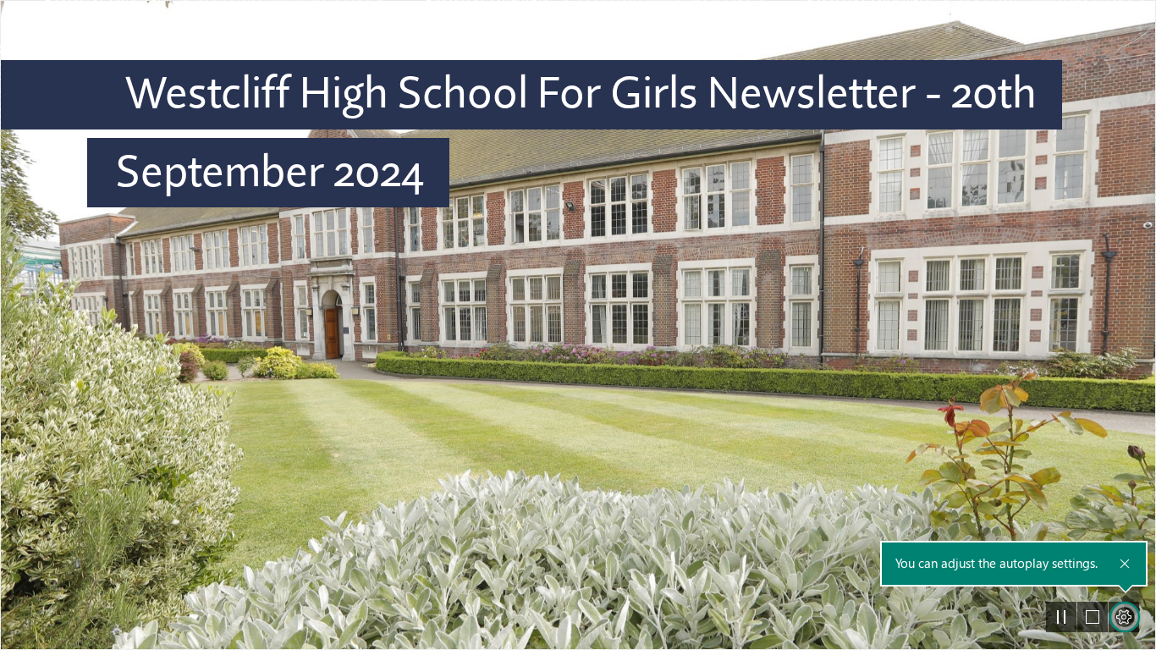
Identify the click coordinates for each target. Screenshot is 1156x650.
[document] (578, 325)
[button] (1061, 617)
